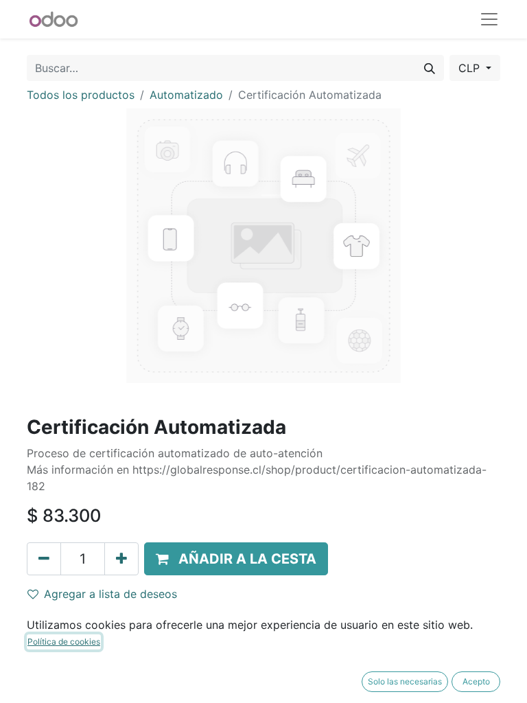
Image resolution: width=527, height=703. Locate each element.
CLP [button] (470, 68)
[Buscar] (429, 68)
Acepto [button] (476, 681)
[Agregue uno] (121, 558)
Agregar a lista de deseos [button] (110, 594)
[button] (236, 558)
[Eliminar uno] (44, 558)
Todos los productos (80, 95)
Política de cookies (63, 641)
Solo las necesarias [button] (405, 681)
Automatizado (186, 95)
